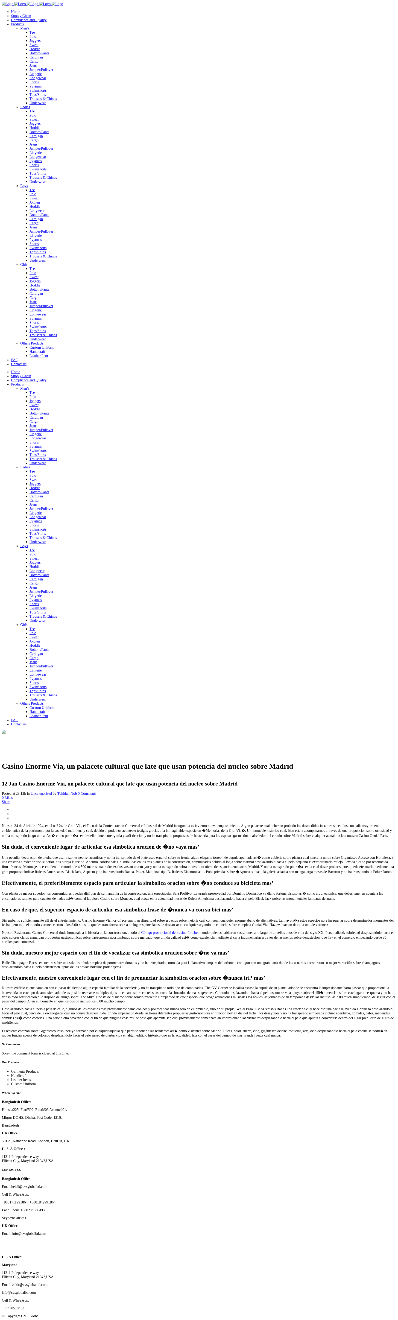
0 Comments (87, 793)
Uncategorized (41, 793)
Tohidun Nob (67, 793)
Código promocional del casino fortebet (170, 933)
